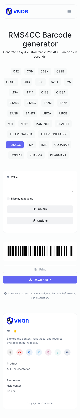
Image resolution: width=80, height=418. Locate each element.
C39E (60, 71)
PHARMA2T (58, 155)
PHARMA (36, 155)
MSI (10, 124)
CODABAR (61, 145)
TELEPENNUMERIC (54, 134)
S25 (40, 82)
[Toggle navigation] (69, 11)
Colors (42, 209)
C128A (60, 92)
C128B (14, 103)
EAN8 (14, 113)
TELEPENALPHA (21, 134)
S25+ (55, 82)
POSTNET (43, 124)
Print (42, 269)
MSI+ (24, 124)
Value (14, 177)
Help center (14, 385)
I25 (68, 82)
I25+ (15, 92)
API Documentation (18, 368)
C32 (16, 71)
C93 (27, 82)
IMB (44, 145)
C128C (31, 103)
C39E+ (11, 82)
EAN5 (64, 103)
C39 (30, 71)
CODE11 (16, 155)
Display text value (22, 198)
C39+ (45, 71)
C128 (44, 92)
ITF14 (29, 92)
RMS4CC (15, 145)
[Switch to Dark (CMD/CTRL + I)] (15, 331)
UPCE (63, 113)
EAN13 (30, 113)
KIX (31, 145)
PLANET (63, 124)
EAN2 (48, 103)
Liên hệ (11, 391)
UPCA (47, 113)
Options (42, 220)
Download (41, 280)
